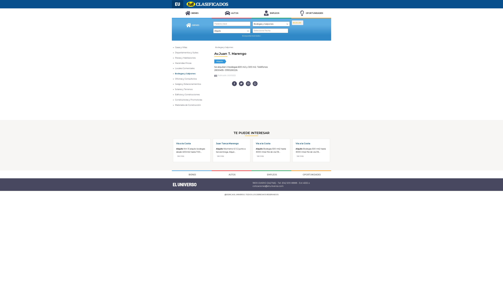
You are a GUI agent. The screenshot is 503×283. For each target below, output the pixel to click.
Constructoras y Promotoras (188, 100)
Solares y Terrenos (184, 89)
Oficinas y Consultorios (186, 79)
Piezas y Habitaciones (185, 58)
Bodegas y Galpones (185, 73)
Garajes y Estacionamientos (188, 84)
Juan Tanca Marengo (227, 143)
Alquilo (219, 61)
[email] (248, 83)
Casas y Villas (181, 47)
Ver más (180, 156)
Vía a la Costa (183, 143)
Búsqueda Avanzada (251, 36)
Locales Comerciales (185, 68)
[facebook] (234, 83)
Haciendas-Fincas (183, 63)
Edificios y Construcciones (187, 94)
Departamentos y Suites (186, 52)
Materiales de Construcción (188, 105)
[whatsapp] (255, 83)
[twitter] (241, 83)
